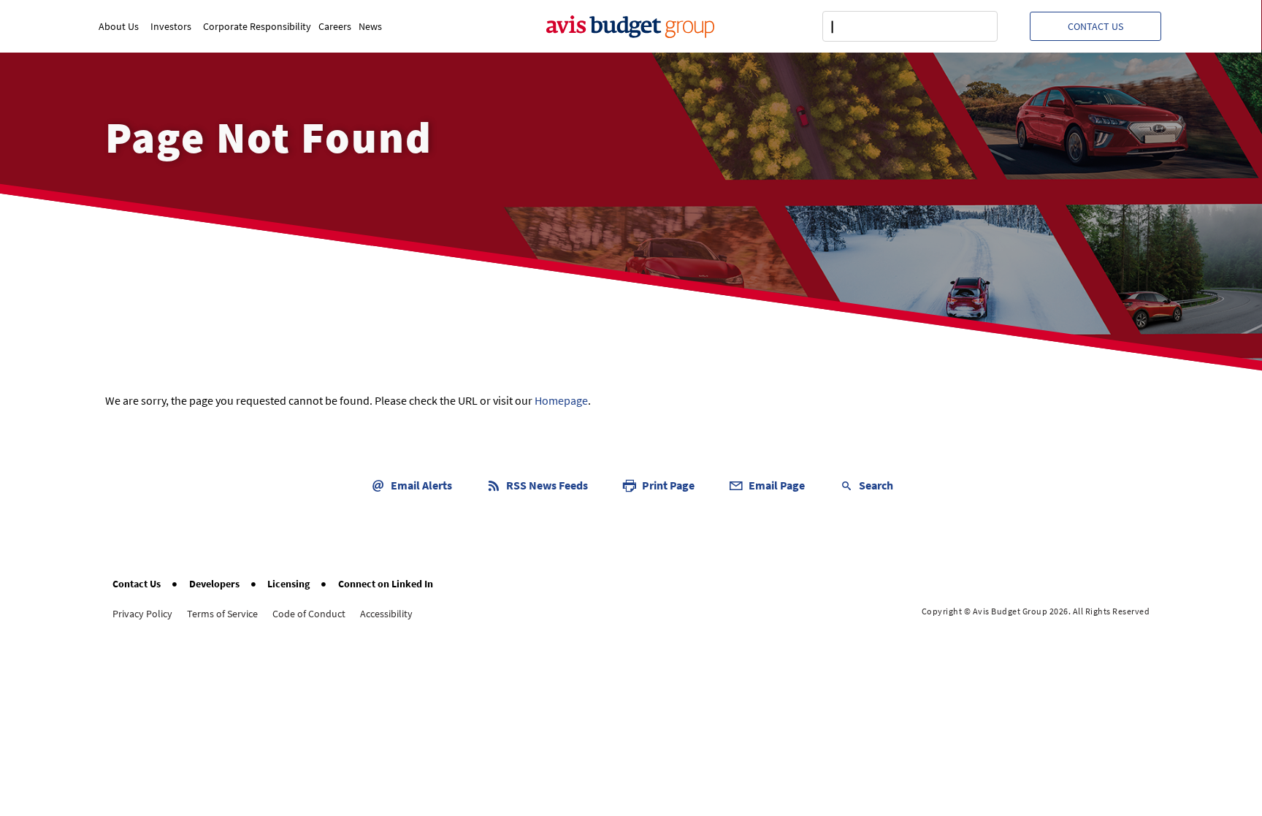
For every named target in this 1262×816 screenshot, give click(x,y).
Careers (334, 26)
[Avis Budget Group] (630, 26)
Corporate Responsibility (257, 26)
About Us (119, 26)
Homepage (561, 400)
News (370, 26)
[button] (1095, 26)
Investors (170, 26)
